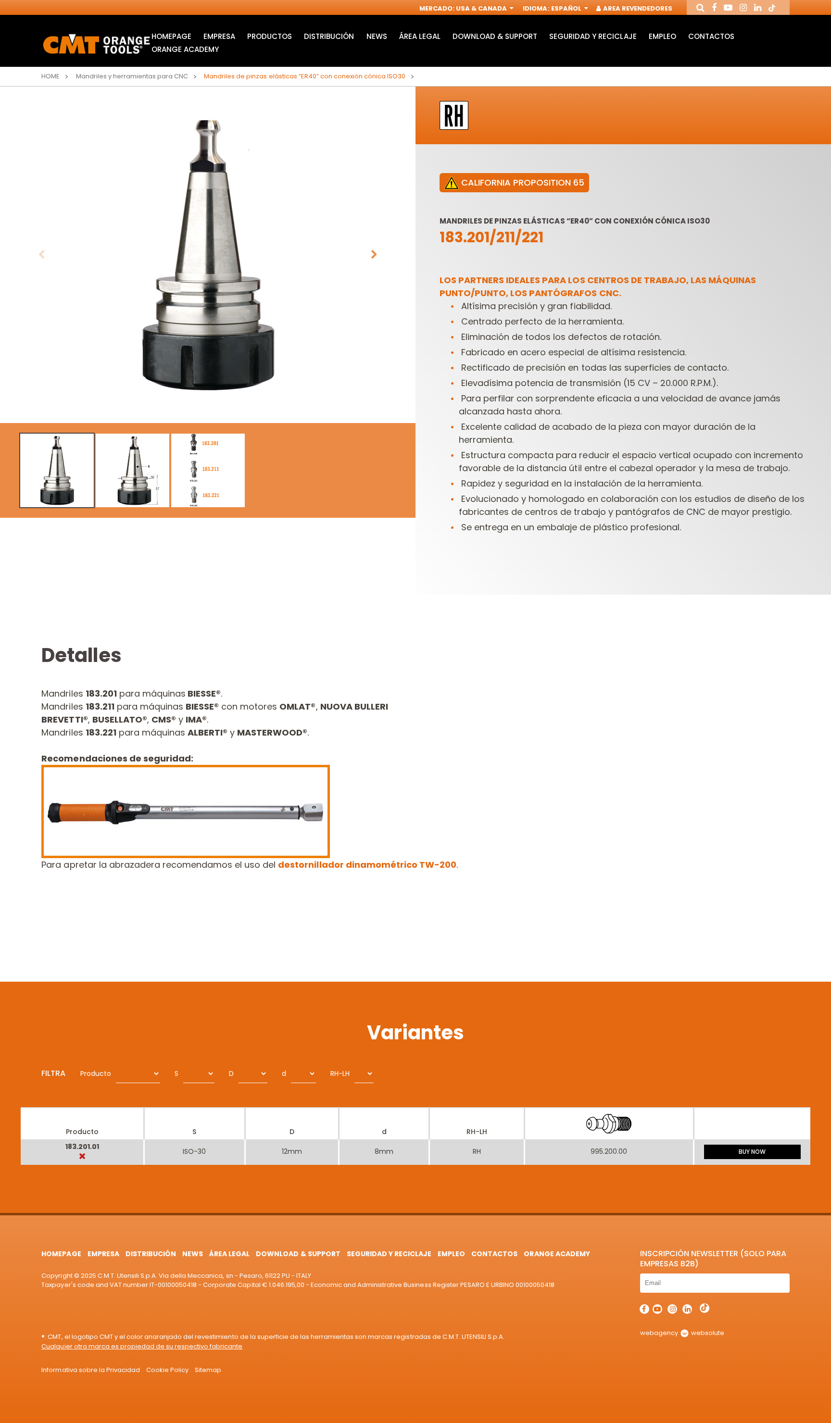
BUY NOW (752, 1152)
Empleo (662, 36)
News (376, 36)
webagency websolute (682, 1332)
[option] (208, 255)
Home (50, 76)
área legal (420, 36)
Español (567, 8)
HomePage (171, 36)
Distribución (329, 36)
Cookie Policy (167, 1369)
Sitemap (208, 1369)
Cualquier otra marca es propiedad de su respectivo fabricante (141, 1346)
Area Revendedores (637, 8)
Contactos (711, 36)
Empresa (219, 36)
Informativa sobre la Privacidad (90, 1369)
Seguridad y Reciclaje (592, 36)
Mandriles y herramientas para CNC (132, 76)
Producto (95, 1073)
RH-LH (340, 1073)
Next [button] (374, 255)
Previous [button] (41, 255)
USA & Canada (482, 8)
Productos (269, 36)
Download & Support (495, 36)
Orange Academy (185, 49)
